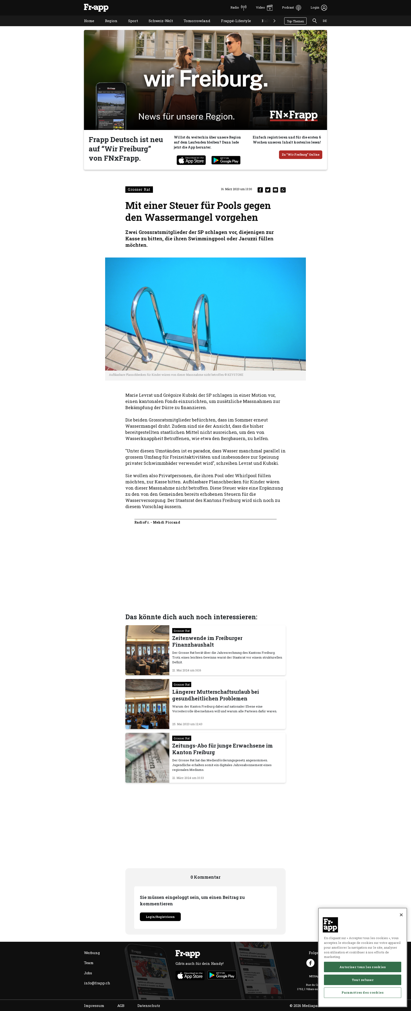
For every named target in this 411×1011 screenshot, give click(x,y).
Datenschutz (148, 1005)
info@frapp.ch (97, 983)
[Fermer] (401, 915)
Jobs (88, 973)
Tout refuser (363, 979)
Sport (129, 26)
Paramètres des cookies (362, 992)
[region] (362, 957)
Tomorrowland (193, 26)
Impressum (94, 1005)
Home (85, 26)
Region (107, 26)
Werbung (92, 952)
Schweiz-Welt (157, 26)
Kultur (264, 26)
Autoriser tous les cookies (362, 967)
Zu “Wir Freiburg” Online (300, 154)
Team (88, 962)
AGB (120, 1005)
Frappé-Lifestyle (232, 26)
